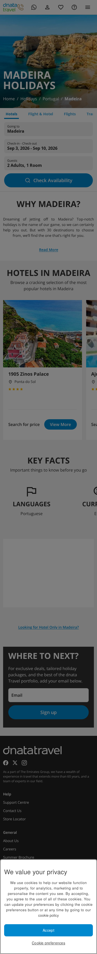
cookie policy (48, 915)
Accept (48, 930)
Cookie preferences (48, 942)
